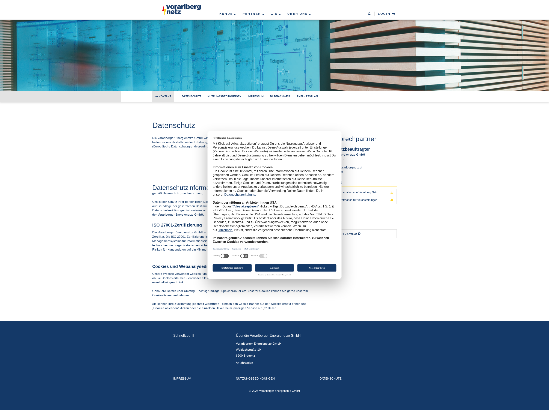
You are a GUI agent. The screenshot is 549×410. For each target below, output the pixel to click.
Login (385, 13)
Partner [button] (252, 13)
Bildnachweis (280, 96)
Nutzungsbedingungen (224, 96)
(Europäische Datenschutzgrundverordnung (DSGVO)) (189, 146)
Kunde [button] (226, 13)
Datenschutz (191, 96)
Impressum (256, 96)
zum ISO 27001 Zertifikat (340, 234)
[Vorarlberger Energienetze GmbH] (180, 9)
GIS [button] (275, 13)
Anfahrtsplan (307, 96)
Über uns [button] (298, 13)
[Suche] (370, 14)
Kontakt (164, 96)
